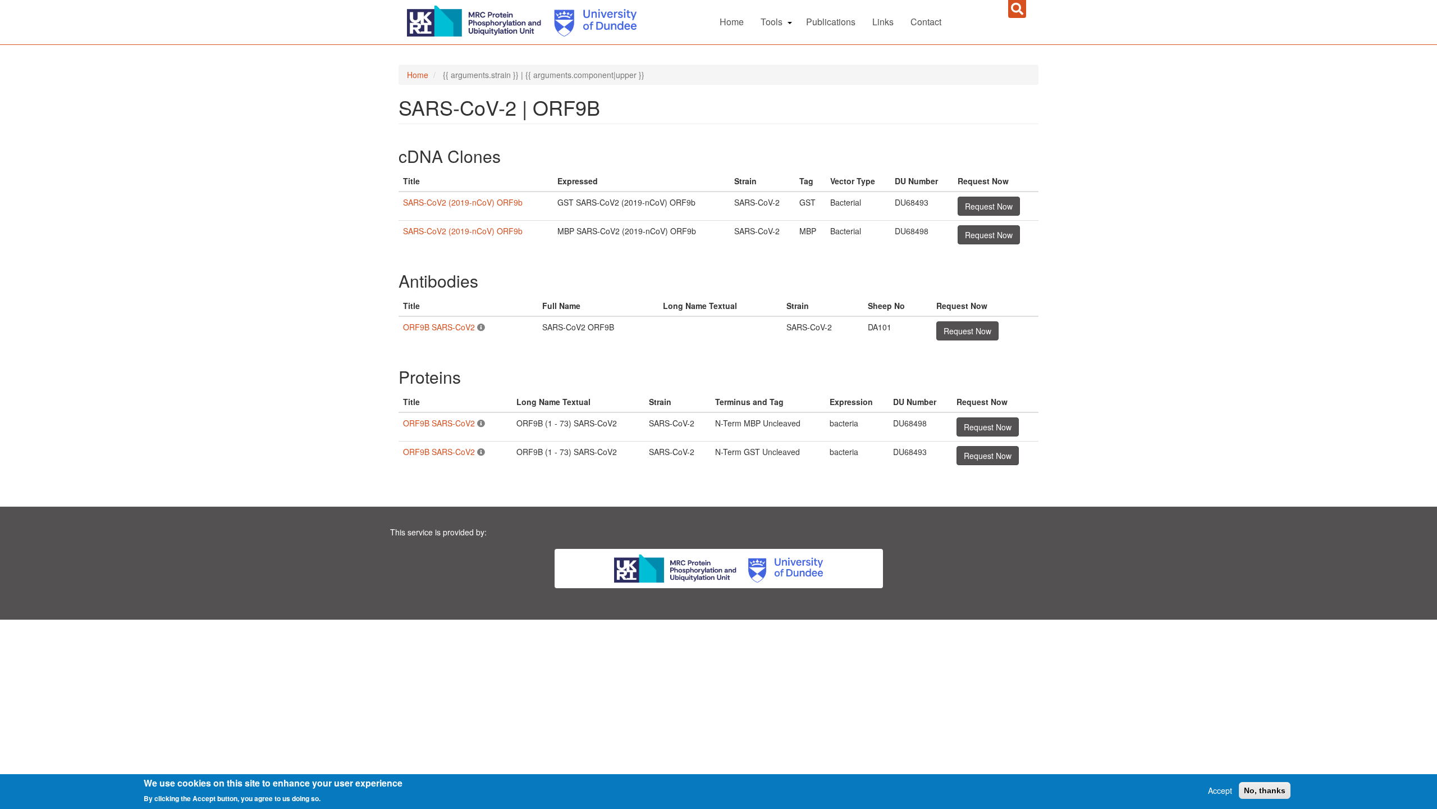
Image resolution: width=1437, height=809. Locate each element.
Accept (1220, 790)
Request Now (989, 206)
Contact (925, 21)
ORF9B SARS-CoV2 (439, 327)
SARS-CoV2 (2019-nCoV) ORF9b (463, 202)
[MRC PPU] (476, 20)
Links (883, 21)
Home (732, 21)
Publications (830, 21)
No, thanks (1264, 790)
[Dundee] (591, 20)
